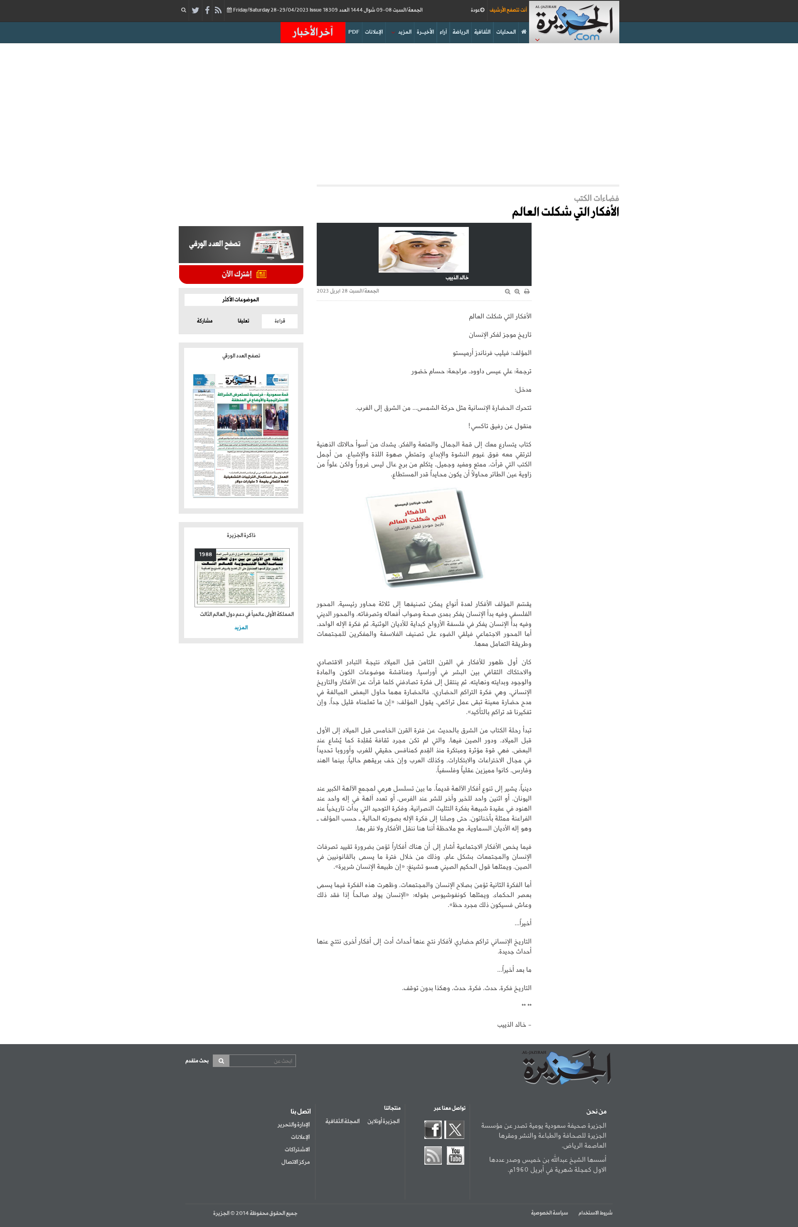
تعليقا (243, 321)
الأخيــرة (425, 32)
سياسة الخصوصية (549, 1213)
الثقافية (482, 32)
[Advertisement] (399, 114)
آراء (443, 32)
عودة (475, 10)
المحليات (506, 32)
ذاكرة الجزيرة (241, 535)
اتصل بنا (301, 1112)
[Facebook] (207, 11)
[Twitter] (195, 11)
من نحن (596, 1112)
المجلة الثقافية (342, 1121)
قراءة (280, 321)
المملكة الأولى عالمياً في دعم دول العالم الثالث (247, 614)
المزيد (404, 32)
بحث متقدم (197, 1061)
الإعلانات (374, 32)
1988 (205, 554)
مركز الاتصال (295, 1162)
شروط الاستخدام (596, 1213)
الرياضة (461, 32)
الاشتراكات (297, 1150)
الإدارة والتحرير (294, 1125)
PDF (354, 32)
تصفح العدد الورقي (241, 356)
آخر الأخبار (313, 32)
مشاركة (204, 321)
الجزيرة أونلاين (383, 1121)
